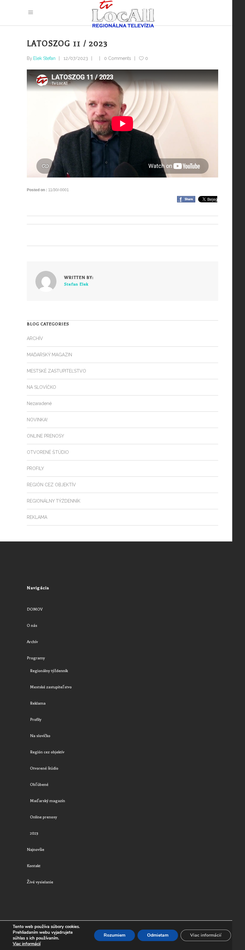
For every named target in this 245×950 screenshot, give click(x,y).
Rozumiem (114, 935)
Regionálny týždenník (49, 671)
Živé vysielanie (40, 882)
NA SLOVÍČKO (41, 387)
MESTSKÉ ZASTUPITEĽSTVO (56, 370)
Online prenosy (43, 817)
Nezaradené (39, 403)
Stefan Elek (76, 284)
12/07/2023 (75, 58)
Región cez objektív (47, 752)
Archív (32, 642)
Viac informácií (27, 944)
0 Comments (117, 58)
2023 (34, 833)
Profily (35, 719)
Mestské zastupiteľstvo (51, 687)
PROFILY (35, 468)
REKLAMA (37, 517)
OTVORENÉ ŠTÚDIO (48, 452)
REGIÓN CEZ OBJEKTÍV (51, 484)
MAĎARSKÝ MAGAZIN (49, 354)
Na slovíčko (40, 736)
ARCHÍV (35, 338)
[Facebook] (186, 199)
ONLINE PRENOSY (45, 436)
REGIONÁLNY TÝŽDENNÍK (53, 501)
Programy (36, 658)
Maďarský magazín (47, 801)
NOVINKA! (37, 419)
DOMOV (35, 609)
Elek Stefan (44, 58)
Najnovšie (35, 849)
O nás (32, 625)
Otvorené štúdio (44, 768)
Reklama (38, 703)
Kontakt (34, 866)
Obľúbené (39, 784)
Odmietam (157, 935)
